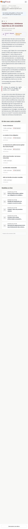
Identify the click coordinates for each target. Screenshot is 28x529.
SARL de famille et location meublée (13, 177)
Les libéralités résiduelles (10, 167)
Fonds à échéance (8, 125)
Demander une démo (14, 526)
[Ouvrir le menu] (26, 2)
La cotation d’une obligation (10, 135)
